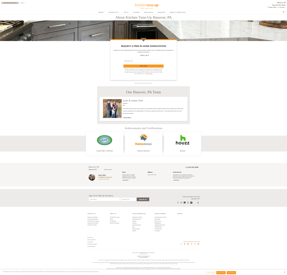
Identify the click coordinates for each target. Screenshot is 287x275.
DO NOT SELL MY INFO (92, 244)
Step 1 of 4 (144, 55)
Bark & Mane (157, 219)
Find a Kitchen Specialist (92, 219)
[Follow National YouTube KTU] (184, 244)
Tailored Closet (158, 229)
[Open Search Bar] (283, 12)
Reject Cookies (221, 272)
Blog (133, 227)
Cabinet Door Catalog (137, 217)
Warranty (134, 221)
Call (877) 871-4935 (92, 225)
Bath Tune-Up (158, 221)
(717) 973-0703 (192, 167)
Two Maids (157, 231)
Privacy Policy (149, 73)
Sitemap (179, 213)
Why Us (126, 12)
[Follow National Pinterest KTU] (195, 244)
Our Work (136, 12)
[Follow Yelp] (187, 202)
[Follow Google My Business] (184, 202)
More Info (282, 7)
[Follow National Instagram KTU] (191, 244)
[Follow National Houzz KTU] (198, 244)
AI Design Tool (112, 12)
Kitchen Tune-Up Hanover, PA (141, 83)
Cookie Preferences (91, 246)
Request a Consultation (92, 217)
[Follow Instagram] (181, 202)
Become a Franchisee (114, 223)
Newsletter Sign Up (136, 225)
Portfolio (134, 231)
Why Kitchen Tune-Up (115, 217)
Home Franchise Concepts (160, 217)
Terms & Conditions (91, 239)
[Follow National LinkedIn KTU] (188, 244)
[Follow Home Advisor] (194, 202)
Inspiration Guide (136, 229)
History (111, 219)
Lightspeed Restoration (160, 225)
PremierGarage (158, 227)
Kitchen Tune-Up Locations (93, 221)
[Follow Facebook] (177, 202)
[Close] (284, 272)
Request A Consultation (178, 12)
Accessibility (90, 242)
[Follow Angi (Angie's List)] (198, 202)
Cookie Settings (210, 272)
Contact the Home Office (92, 223)
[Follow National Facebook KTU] (181, 244)
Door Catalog (148, 12)
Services (101, 12)
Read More (127, 118)
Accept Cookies (231, 272)
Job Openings (113, 221)
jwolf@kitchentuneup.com (105, 177)
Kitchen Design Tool (136, 219)
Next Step (143, 66)
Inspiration (161, 12)
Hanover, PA (281, 3)
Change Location (272, 7)
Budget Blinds (158, 223)
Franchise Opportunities (10, 3)
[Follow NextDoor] (191, 202)
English (22, 3)
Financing (134, 223)
